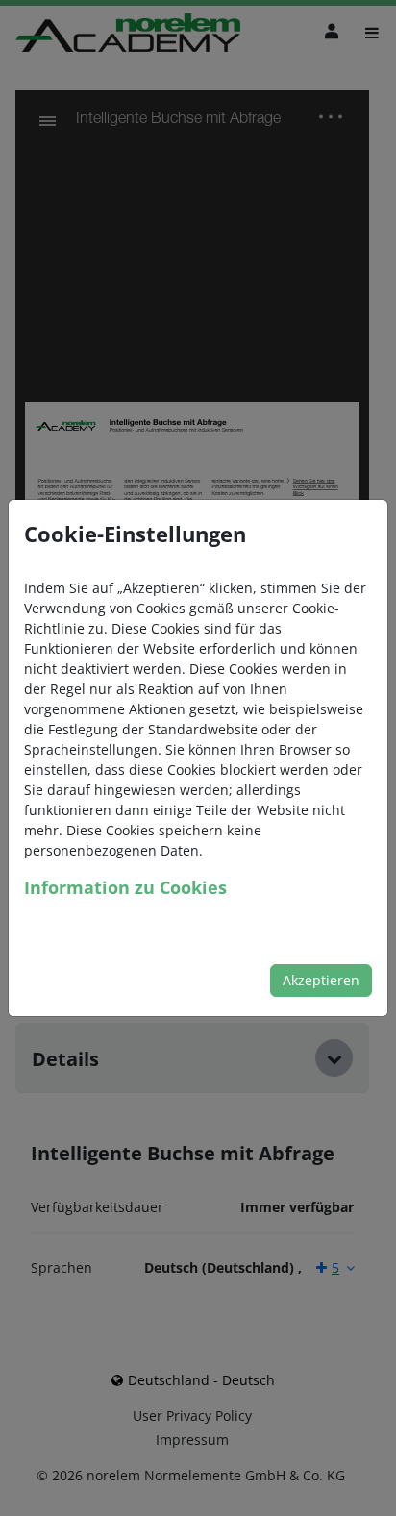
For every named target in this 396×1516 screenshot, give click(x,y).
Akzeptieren (321, 980)
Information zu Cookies (125, 887)
